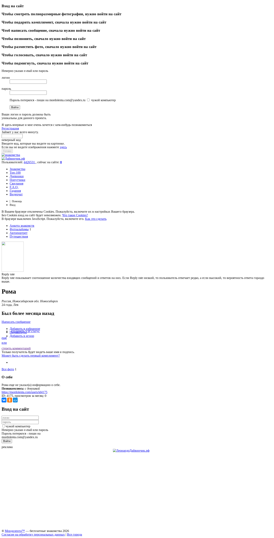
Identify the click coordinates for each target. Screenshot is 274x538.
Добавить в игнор (22, 336)
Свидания (16, 183)
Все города (74, 534)
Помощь (17, 201)
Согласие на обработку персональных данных (33, 534)
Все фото (8, 369)
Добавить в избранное (25, 328)
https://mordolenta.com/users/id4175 (24, 392)
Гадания (15, 190)
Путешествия (19, 236)
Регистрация (10, 128)
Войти (14, 107)
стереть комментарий (16, 348)
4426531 (30, 162)
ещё (4, 338)
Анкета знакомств (22, 225)
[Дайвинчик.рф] (13, 158)
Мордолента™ (15, 531)
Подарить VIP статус (25, 331)
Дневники (17, 176)
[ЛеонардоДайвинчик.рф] (131, 450)
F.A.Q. (14, 187)
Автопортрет (18, 233)
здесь (63, 147)
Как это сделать (96, 219)
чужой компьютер (18, 426)
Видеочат (16, 194)
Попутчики (17, 180)
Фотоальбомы (19, 229)
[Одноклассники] (9, 400)
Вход (12, 204)
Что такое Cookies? (75, 215)
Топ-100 (15, 172)
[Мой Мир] (15, 400)
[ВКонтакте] (4, 400)
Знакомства (17, 169)
